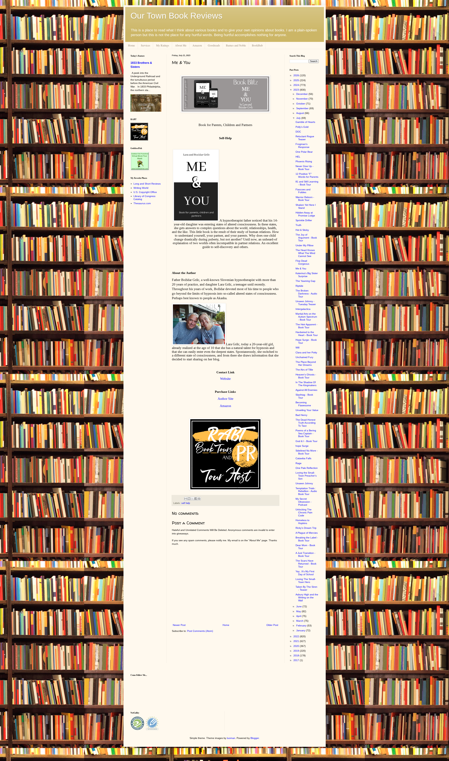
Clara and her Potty (306, 352)
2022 (296, 636)
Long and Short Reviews (147, 183)
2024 (296, 85)
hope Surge (302, 445)
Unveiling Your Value (307, 410)
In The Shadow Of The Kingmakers (306, 384)
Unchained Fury (304, 357)
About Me (180, 45)
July (298, 118)
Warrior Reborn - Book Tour (305, 199)
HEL (298, 156)
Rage (298, 463)
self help (185, 503)
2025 (296, 80)
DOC (298, 131)
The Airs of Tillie (304, 369)
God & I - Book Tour (306, 441)
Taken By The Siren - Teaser (306, 588)
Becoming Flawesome (303, 404)
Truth (298, 225)
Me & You (301, 268)
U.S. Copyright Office (145, 192)
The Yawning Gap (305, 281)
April (299, 616)
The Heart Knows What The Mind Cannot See (305, 253)
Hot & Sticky (302, 230)
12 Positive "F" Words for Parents (307, 175)
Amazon (197, 45)
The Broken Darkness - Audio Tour (306, 293)
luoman (231, 738)
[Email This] (185, 498)
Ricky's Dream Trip (306, 527)
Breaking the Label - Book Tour (307, 539)
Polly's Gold (302, 126)
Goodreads (214, 45)
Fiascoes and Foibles (303, 191)
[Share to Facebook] (195, 498)
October (301, 103)
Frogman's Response (302, 145)
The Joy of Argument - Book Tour (306, 237)
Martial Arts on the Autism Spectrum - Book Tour (306, 316)
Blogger (254, 738)
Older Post (272, 625)
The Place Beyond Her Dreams (306, 363)
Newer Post (179, 625)
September (302, 108)
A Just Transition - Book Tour (305, 554)
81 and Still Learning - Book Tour (307, 183)
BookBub (257, 45)
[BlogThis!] (189, 498)
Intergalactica (303, 309)
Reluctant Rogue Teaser (305, 138)
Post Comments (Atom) (200, 631)
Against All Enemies (306, 390)
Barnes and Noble (236, 45)
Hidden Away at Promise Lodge (305, 214)
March (300, 620)
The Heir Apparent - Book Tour (306, 326)
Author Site (225, 398)
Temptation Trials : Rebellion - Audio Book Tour (306, 491)
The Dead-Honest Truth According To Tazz (306, 422)
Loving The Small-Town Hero (306, 580)
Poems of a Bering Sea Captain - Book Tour (306, 433)
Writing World (140, 187)
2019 (296, 650)
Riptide (299, 285)
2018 (296, 655)
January (301, 630)
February (301, 625)
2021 (296, 641)
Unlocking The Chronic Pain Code (304, 512)
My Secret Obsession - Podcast (303, 501)
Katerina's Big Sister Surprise (307, 275)
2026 (296, 75)
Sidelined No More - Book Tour (307, 452)
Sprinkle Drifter (304, 220)
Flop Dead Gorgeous (302, 262)
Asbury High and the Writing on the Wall (307, 597)
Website (225, 378)
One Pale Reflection (307, 468)
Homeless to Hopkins (302, 522)
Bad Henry (301, 415)
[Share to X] (192, 498)
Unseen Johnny (304, 483)
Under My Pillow (304, 245)
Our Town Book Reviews (176, 15)
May (299, 611)
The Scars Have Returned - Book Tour (306, 563)
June (299, 606)
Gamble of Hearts (305, 122)
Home (131, 45)
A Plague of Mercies (307, 532)
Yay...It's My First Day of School (305, 573)
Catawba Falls (303, 458)
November (302, 98)
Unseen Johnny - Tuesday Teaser (306, 303)
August (300, 113)
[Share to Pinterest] (199, 498)
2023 (296, 89)
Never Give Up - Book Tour (304, 168)
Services (145, 45)
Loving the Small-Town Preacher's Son (306, 475)
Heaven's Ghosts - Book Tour (306, 376)
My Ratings (162, 45)
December (302, 94)
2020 (296, 646)
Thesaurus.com (142, 203)
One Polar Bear (304, 151)
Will (297, 347)
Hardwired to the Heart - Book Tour (307, 334)
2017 (296, 660)
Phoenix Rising (304, 161)
